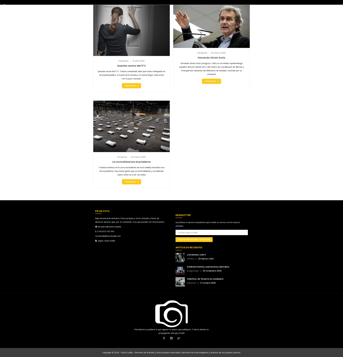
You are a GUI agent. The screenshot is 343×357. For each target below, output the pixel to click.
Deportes (191, 283)
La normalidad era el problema (131, 161)
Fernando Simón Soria (211, 57)
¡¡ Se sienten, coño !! (196, 254)
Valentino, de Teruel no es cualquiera (205, 279)
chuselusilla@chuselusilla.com (108, 236)
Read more (130, 86)
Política (190, 258)
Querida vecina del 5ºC (131, 65)
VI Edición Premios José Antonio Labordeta (208, 266)
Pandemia (123, 61)
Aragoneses (193, 270)
